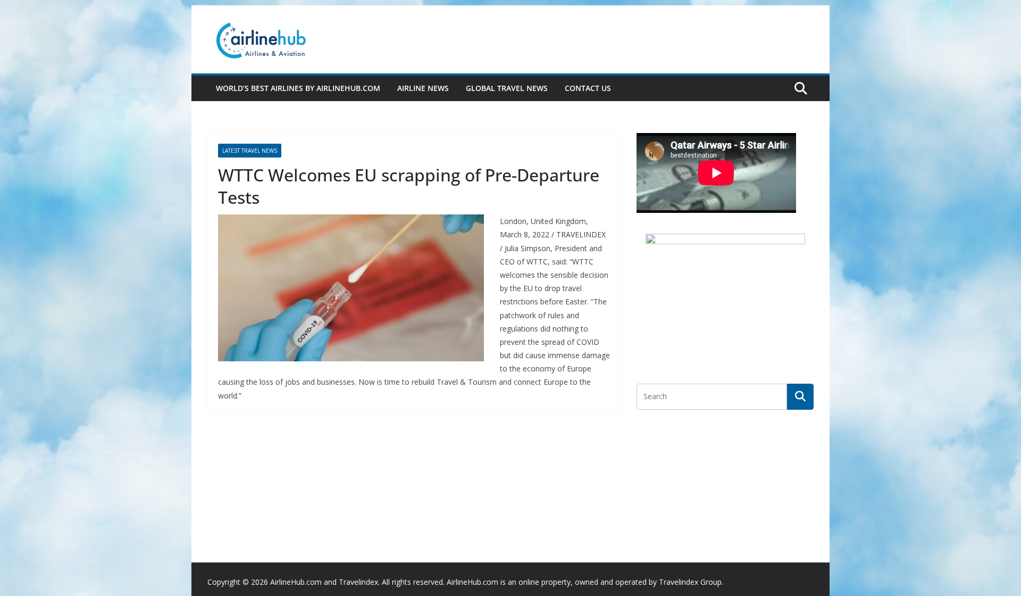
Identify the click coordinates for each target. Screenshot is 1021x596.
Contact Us (588, 88)
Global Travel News (507, 88)
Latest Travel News (249, 150)
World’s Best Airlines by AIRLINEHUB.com (298, 88)
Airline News (423, 88)
